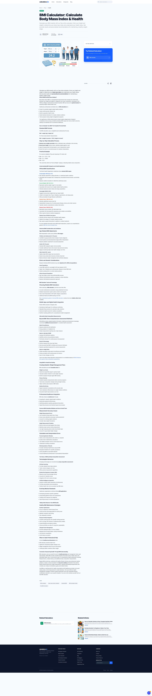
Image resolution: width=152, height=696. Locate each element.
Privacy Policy (99, 655)
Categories (65, 1)
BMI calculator (45, 574)
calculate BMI (64, 583)
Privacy (104, 670)
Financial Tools (80, 659)
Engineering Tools (80, 664)
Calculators (58, 1)
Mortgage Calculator (62, 651)
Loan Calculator (61, 655)
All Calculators (80, 651)
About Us (98, 651)
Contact (97, 653)
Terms (108, 670)
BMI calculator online (73, 583)
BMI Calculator (61, 653)
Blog (71, 1)
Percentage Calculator (62, 657)
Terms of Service (99, 657)
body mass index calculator (53, 583)
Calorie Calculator (61, 659)
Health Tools (79, 662)
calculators (43, 649)
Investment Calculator (62, 662)
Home (53, 1)
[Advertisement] (101, 18)
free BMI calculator (44, 585)
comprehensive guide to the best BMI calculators (52, 298)
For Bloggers (79, 657)
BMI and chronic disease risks (50, 225)
